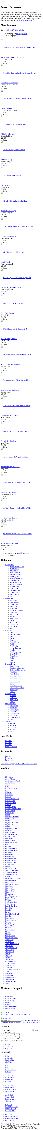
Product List (9, 1060)
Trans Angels (14, 710)
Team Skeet (14, 656)
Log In (3, 1022)
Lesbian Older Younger (13, 878)
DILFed (8, 827)
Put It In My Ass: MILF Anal (11, 287)
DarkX (12, 644)
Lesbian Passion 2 (7, 108)
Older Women (15, 580)
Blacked (12, 638)
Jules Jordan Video (11, 874)
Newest (10, 30)
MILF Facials (5, 262)
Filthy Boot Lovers (7, 134)
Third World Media (12, 944)
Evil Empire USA (11, 832)
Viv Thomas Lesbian (17, 688)
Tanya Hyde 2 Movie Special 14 (12, 57)
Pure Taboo (9, 916)
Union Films (14, 592)
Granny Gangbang (11, 860)
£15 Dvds (8, 743)
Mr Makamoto (10, 894)
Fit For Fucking (6, 160)
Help (7, 1056)
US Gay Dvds (10, 1111)
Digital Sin (9, 825)
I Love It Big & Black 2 (9, 236)
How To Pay (9, 1000)
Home (7, 1044)
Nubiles (12, 650)
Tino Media (14, 624)
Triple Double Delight (8, 211)
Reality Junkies (10, 920)
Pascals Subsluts (15, 582)
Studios (7, 756)
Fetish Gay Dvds (11, 1116)
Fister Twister (14, 674)
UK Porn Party (15, 590)
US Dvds (8, 630)
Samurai (8, 922)
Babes (12, 632)
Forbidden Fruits (11, 842)
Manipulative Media (12, 884)
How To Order (10, 998)
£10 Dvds (8, 741)
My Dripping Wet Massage (10, 364)
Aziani (7, 785)
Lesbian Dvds (10, 664)
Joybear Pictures (11, 872)
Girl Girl (8, 846)
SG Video (13, 622)
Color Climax (10, 811)
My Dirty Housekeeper (9, 518)
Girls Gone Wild (15, 678)
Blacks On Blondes (12, 799)
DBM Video (14, 604)
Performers (9, 760)
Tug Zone (8, 956)
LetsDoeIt (13, 612)
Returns (8, 1004)
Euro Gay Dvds (10, 1109)
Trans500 (13, 712)
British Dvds (9, 565)
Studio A (8, 934)
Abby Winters (14, 666)
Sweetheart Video (16, 686)
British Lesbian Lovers (18, 670)
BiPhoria (13, 696)
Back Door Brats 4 (7, 313)
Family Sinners (10, 836)
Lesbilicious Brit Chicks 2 (10, 415)
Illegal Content (10, 1008)
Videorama (9, 967)
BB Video (13, 600)
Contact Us (9, 997)
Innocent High (10, 866)
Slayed (12, 684)
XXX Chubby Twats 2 (9, 339)
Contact (23, 1022)
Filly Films (13, 672)
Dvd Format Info (11, 1006)
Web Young (14, 690)
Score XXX (14, 654)
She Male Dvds (10, 704)
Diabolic (8, 821)
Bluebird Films (10, 803)
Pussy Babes (9, 918)
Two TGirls (14, 716)
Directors (8, 758)
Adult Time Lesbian (17, 668)
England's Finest (15, 575)
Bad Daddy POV (16, 634)
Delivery (8, 1002)
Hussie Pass (9, 864)
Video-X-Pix (9, 966)
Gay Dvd (8, 1048)
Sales (22, 30)
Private (12, 620)
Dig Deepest (5, 185)
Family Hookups (11, 834)
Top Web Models (11, 948)
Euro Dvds (9, 598)
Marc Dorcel (14, 614)
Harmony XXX (15, 577)
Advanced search (34, 1020)
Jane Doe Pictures (11, 870)
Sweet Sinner (10, 936)
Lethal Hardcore (15, 648)
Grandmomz (9, 856)
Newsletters (16, 1022)
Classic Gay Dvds (11, 1118)
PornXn (8, 910)
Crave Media (14, 642)
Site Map (8, 1062)
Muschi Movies (15, 618)
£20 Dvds (8, 745)
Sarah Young (14, 586)
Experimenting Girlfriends (10, 390)
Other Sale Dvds (11, 747)
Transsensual (14, 714)
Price (18, 30)
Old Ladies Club (11, 902)
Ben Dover (13, 571)
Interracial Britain (16, 579)
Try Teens (13, 626)
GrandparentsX (10, 858)
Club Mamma (14, 602)
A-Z (14, 30)
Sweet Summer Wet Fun (9, 492)
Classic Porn (14, 727)
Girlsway (13, 680)
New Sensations (11, 896)
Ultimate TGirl (15, 718)
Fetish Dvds (9, 1099)
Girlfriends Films (16, 676)
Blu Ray (13, 723)
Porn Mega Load (16, 652)
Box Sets (13, 725)
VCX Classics (10, 964)
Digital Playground (12, 823)
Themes (8, 721)
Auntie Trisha (14, 569)
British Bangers (15, 573)
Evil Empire (14, 646)
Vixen (12, 660)
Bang (11, 636)
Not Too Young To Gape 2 (10, 467)
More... (12, 596)
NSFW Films (10, 898)
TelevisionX (14, 588)
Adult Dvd (9, 1046)
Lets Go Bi (13, 698)
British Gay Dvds (11, 1107)
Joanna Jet (13, 708)
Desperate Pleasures (12, 817)
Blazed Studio (10, 801)
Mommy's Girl (15, 682)
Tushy (12, 658)
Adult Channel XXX (17, 567)
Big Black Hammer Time (9, 543)
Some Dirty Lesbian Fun (9, 83)
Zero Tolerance (10, 981)
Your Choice (14, 594)
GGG (7, 844)
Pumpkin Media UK (17, 584)
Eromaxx (8, 830)
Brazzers (13, 640)
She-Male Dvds (10, 1091)
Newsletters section (25, 21)
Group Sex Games (16, 610)
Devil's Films (9, 819)
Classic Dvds (9, 1097)
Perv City (8, 908)
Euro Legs (13, 606)
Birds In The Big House (9, 441)
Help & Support (32, 1022)
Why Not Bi (14, 700)
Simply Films (10, 930)
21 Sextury (9, 777)
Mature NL (14, 616)
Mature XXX (10, 890)
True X (7, 954)
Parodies (13, 729)
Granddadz (13, 608)
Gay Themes (9, 1120)
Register (9, 1022)
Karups (7, 876)
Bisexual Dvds (10, 694)
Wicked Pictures (11, 977)
